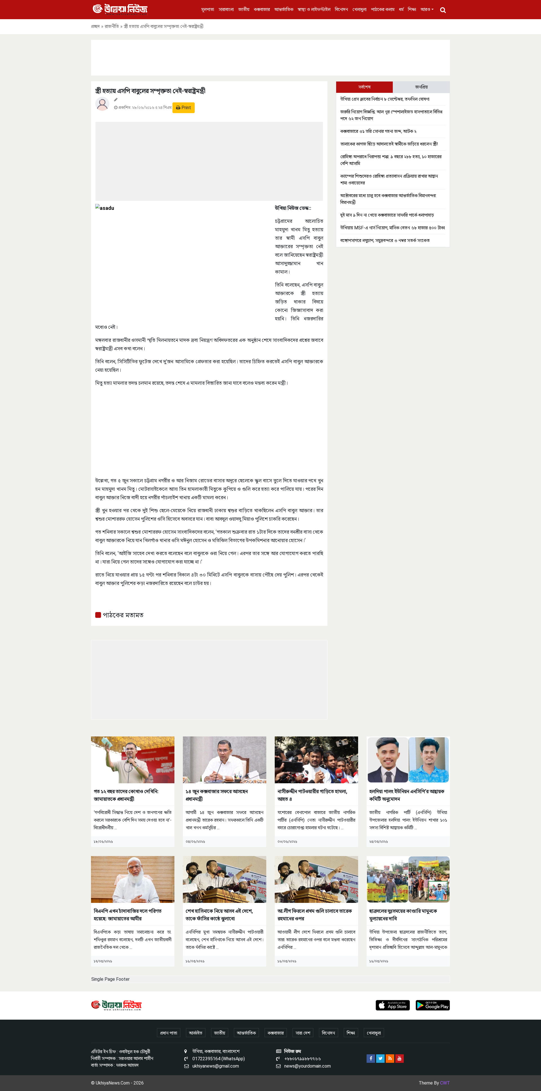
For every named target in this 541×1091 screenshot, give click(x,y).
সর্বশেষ (364, 87)
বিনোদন (341, 9)
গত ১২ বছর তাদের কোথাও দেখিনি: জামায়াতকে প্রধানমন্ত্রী (126, 795)
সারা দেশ (303, 1033)
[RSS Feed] (390, 1058)
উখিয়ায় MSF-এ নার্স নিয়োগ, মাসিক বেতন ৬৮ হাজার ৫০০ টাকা (392, 227)
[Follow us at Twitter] (380, 1058)
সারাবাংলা (226, 9)
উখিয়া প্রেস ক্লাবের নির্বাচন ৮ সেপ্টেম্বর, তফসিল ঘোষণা (384, 99)
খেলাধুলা (359, 9)
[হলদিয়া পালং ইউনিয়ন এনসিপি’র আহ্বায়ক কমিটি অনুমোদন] (408, 759)
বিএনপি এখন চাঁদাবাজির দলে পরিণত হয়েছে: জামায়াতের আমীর (127, 914)
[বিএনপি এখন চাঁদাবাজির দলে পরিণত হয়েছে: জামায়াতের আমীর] (132, 879)
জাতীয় (243, 9)
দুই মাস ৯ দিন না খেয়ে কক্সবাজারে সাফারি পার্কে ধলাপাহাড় (387, 215)
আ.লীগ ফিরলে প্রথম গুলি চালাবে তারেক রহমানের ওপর (315, 914)
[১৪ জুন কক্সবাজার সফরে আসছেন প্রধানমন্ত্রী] (224, 759)
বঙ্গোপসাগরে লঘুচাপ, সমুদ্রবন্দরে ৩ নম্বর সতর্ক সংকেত (385, 240)
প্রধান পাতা (168, 1033)
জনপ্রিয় (421, 87)
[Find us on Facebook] (371, 1058)
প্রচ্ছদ (95, 26)
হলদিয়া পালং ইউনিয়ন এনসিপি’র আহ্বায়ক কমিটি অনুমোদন (406, 795)
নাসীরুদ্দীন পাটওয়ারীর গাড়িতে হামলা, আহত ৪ (312, 795)
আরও (425, 9)
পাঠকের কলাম (382, 9)
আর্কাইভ (195, 1033)
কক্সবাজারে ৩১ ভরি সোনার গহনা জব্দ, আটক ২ (378, 131)
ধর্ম (401, 9)
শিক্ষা (412, 9)
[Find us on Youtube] (399, 1058)
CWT (445, 1083)
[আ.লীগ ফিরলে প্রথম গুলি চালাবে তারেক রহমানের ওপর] (316, 879)
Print (185, 107)
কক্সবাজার (262, 9)
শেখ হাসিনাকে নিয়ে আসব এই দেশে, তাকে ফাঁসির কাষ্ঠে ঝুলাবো (219, 914)
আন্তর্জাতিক (283, 9)
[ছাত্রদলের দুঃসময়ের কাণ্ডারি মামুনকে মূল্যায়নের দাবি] (408, 879)
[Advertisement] (270, 57)
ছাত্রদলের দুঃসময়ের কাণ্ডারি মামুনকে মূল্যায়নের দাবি (403, 914)
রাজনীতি (112, 26)
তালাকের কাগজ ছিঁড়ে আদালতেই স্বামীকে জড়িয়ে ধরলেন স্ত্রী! (389, 144)
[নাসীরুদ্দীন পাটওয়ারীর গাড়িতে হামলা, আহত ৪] (316, 759)
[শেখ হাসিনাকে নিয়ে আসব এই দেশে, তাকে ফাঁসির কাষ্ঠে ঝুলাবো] (224, 879)
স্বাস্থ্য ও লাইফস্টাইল (314, 9)
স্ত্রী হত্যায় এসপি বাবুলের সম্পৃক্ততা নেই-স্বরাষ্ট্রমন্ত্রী (150, 90)
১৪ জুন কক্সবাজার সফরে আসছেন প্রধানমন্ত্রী (217, 795)
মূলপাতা (207, 9)
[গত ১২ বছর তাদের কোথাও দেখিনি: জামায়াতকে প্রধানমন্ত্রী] (132, 759)
